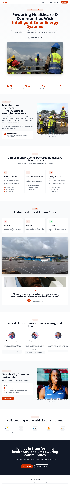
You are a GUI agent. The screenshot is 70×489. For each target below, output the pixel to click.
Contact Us (64, 2)
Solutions (44, 2)
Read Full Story (7, 398)
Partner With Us (42, 466)
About (50, 2)
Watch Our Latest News (36, 37)
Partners (56, 2)
